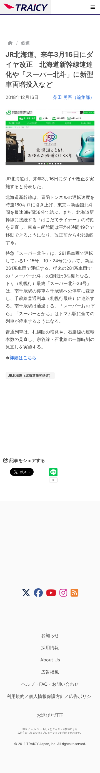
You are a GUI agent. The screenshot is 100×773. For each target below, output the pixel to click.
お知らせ (50, 635)
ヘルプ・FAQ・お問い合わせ (50, 684)
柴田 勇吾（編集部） (73, 97)
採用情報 (50, 647)
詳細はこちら (23, 357)
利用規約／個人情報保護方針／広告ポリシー (49, 700)
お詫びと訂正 (50, 715)
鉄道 (25, 43)
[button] (93, 7)
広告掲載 (50, 672)
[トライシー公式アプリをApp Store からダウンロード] (53, 614)
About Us (50, 659)
